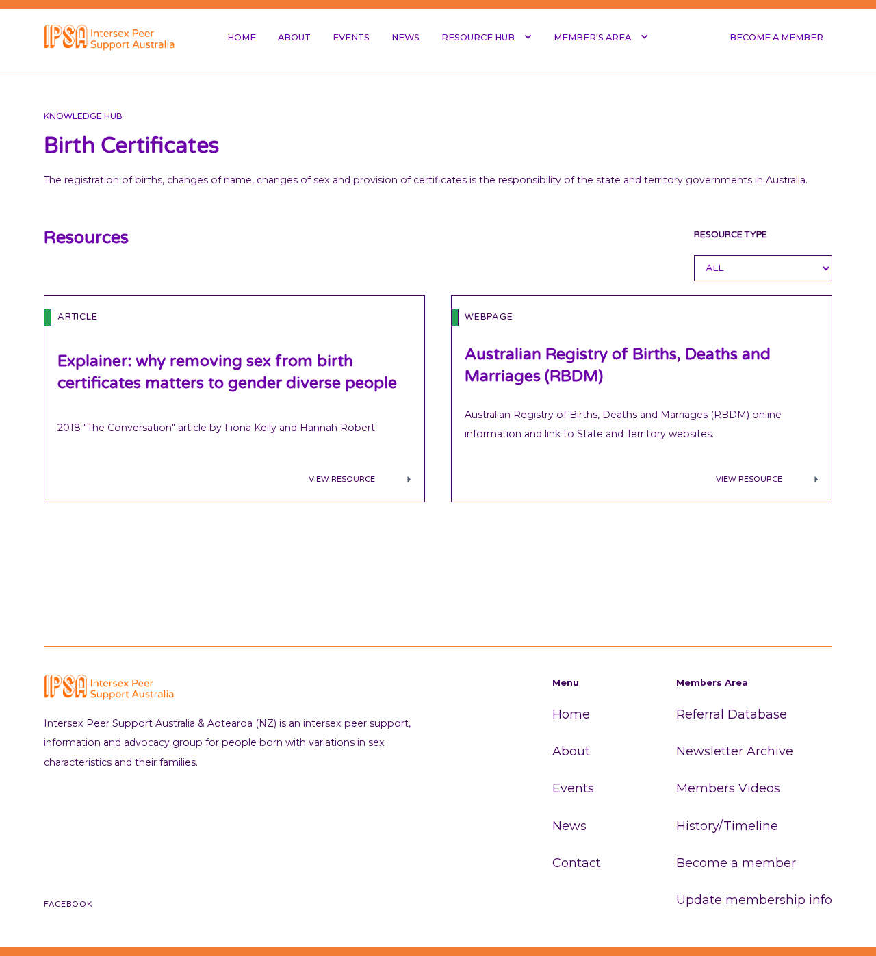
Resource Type (730, 234)
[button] (487, 37)
